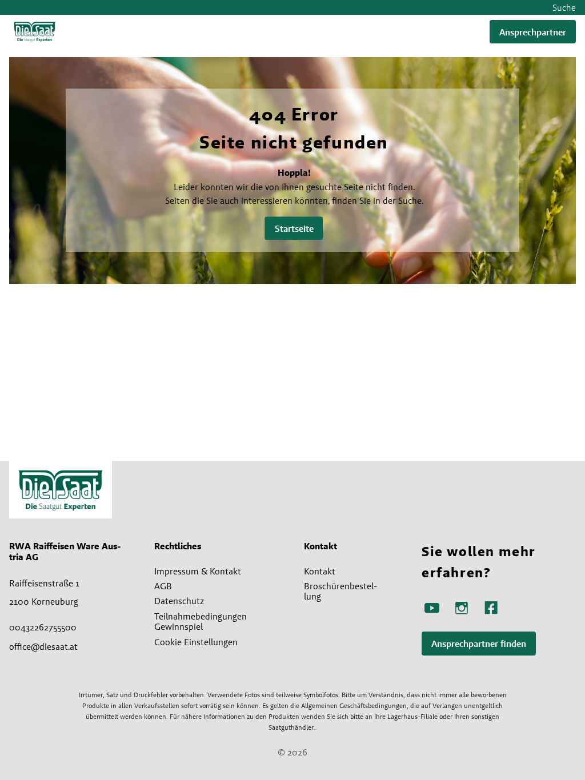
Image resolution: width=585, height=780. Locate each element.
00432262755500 (43, 627)
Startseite (294, 229)
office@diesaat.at (43, 646)
